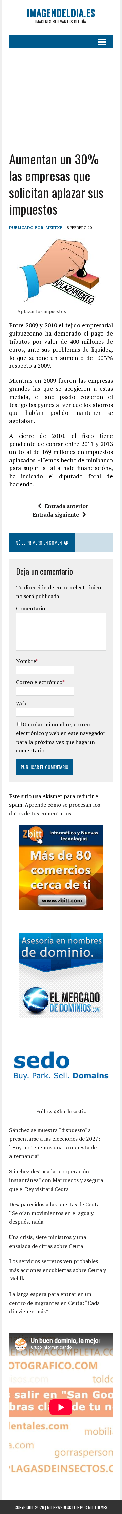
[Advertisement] (61, 94)
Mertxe (54, 227)
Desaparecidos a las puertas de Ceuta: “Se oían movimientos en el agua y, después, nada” (55, 1212)
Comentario (30, 608)
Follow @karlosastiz (61, 1111)
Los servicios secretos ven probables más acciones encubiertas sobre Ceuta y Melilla (57, 1269)
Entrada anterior (66, 506)
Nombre (26, 661)
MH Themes (97, 1507)
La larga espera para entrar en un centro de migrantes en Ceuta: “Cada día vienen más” (54, 1302)
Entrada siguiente (56, 514)
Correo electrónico (39, 682)
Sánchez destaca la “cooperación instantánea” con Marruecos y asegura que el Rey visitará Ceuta (56, 1180)
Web (21, 703)
